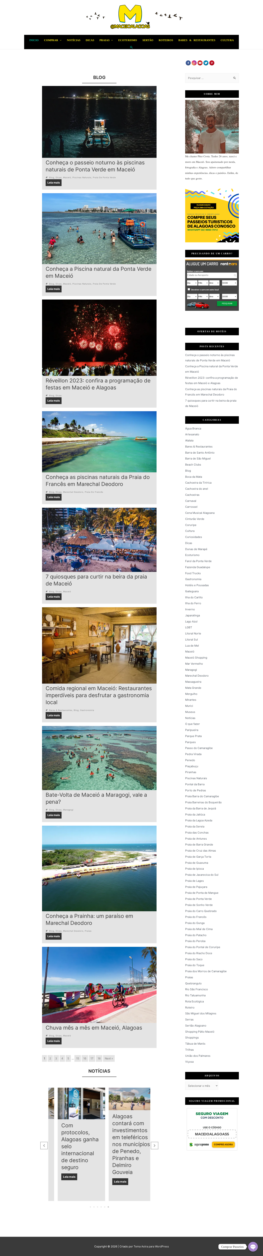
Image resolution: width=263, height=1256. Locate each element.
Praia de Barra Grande (199, 844)
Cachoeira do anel (196, 488)
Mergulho (191, 694)
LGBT (188, 627)
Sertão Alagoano (195, 1025)
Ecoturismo (127, 40)
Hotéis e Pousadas (197, 585)
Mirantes (190, 699)
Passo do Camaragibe (199, 748)
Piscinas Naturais (81, 177)
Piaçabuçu (191, 766)
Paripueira (191, 730)
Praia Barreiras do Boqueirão (203, 802)
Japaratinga (192, 615)
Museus (190, 712)
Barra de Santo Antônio (200, 452)
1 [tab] (90, 1207)
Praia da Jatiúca (195, 814)
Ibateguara (192, 591)
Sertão (147, 40)
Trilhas (189, 1049)
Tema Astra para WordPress (151, 1246)
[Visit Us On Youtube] (200, 62)
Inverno (190, 609)
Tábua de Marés (195, 1043)
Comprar (51, 40)
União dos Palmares (197, 1055)
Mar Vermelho (194, 663)
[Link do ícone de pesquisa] (131, 47)
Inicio (34, 40)
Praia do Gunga (194, 923)
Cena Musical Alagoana (200, 513)
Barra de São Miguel (198, 458)
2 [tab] (94, 1207)
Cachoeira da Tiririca (198, 482)
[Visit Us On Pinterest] (212, 62)
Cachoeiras (192, 494)
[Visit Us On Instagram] (194, 62)
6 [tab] (108, 1207)
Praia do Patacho (195, 935)
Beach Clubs (193, 464)
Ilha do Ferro (193, 603)
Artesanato (192, 434)
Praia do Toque (194, 965)
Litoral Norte (193, 633)
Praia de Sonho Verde (199, 905)
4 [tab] (101, 1207)
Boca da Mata (193, 476)
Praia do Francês (94, 492)
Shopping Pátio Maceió (199, 1031)
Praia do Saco (194, 959)
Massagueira (193, 681)
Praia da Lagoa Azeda (198, 820)
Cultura (227, 40)
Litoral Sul (191, 639)
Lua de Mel (192, 645)
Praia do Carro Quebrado (201, 911)
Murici (189, 706)
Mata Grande (193, 687)
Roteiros (166, 40)
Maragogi (68, 810)
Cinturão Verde (194, 519)
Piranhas (190, 772)
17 (92, 1058)
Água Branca (193, 428)
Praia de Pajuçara (196, 887)
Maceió (67, 177)
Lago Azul (191, 621)
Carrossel (191, 506)
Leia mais (53, 182)
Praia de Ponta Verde (104, 177)
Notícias (73, 40)
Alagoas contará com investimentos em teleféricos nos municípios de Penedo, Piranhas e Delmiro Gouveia (72, 1144)
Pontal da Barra (194, 784)
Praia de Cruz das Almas (200, 850)
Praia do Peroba (195, 941)
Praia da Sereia (194, 826)
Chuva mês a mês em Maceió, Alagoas (94, 1027)
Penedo (190, 760)
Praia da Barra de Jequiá (200, 808)
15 (77, 1058)
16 (84, 1058)
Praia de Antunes (196, 838)
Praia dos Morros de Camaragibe (206, 971)
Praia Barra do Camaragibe (202, 796)
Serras (189, 1019)
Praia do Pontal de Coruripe (202, 947)
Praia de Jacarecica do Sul (201, 874)
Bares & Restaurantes (196, 40)
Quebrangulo (193, 983)
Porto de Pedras (195, 790)
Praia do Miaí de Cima (199, 929)
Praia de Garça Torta (198, 856)
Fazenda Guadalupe (197, 567)
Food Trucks (193, 573)
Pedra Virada (193, 754)
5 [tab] (104, 1207)
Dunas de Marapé (196, 549)
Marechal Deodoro (73, 492)
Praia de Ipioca (194, 868)
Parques (190, 742)
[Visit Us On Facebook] (188, 62)
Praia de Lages (194, 880)
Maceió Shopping (196, 657)
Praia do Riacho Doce (198, 953)
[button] (44, 1145)
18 (99, 1058)
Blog (51, 177)
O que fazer (192, 724)
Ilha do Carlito (194, 597)
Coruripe (190, 525)
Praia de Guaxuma (196, 862)
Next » (109, 1058)
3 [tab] (97, 1207)
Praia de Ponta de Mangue (201, 892)
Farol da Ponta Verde (198, 561)
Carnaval (190, 501)
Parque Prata (193, 736)
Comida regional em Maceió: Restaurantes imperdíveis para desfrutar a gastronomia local (99, 695)
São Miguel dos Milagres (200, 1013)
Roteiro (189, 1007)
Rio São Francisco (196, 989)
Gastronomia (87, 710)
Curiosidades (193, 537)
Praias (104, 40)
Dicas (90, 40)
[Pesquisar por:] (212, 78)
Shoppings (192, 1037)
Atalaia (189, 440)
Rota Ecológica (194, 1001)
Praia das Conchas (197, 832)
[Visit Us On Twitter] (206, 62)
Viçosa (189, 1061)
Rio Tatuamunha (195, 995)
